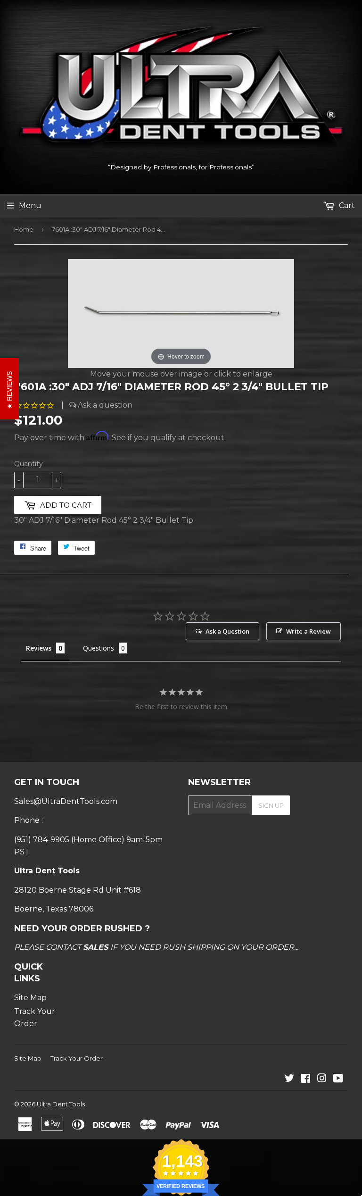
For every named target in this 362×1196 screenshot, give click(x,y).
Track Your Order (76, 1058)
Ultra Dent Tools (61, 1104)
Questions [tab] (98, 648)
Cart (346, 205)
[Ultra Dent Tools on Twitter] (289, 1079)
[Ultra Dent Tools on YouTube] (338, 1079)
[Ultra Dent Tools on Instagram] (322, 1079)
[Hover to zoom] (181, 312)
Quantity (28, 464)
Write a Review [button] (308, 631)
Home (23, 229)
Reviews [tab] (38, 648)
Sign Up (271, 805)
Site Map (30, 997)
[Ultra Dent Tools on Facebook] (306, 1079)
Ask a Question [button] (227, 631)
